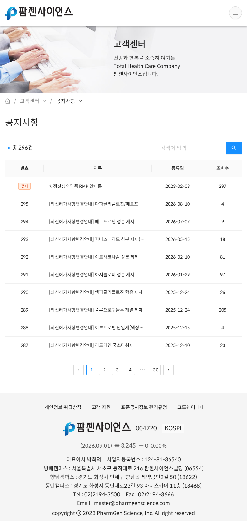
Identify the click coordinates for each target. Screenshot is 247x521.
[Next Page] (168, 370)
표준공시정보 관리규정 (144, 407)
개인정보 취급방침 (62, 407)
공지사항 (65, 101)
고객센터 (130, 44)
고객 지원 (101, 407)
